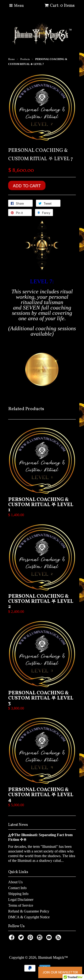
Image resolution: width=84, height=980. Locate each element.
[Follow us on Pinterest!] (31, 939)
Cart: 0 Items (62, 6)
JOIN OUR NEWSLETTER (60, 972)
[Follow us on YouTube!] (49, 939)
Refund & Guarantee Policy (28, 911)
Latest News (18, 824)
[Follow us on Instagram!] (40, 939)
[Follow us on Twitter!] (21, 939)
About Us (15, 882)
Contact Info (17, 888)
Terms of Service (20, 905)
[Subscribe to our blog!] (59, 939)
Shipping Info (18, 894)
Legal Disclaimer (20, 900)
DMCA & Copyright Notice (29, 917)
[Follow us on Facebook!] (12, 939)
